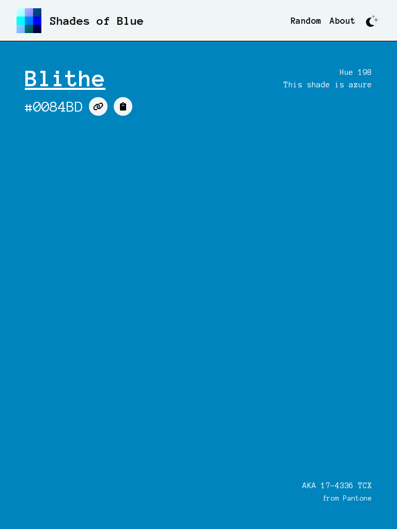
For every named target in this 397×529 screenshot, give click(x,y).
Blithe (65, 78)
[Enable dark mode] (372, 20)
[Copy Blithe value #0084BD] (123, 106)
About (343, 20)
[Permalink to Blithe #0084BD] (98, 106)
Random (306, 20)
